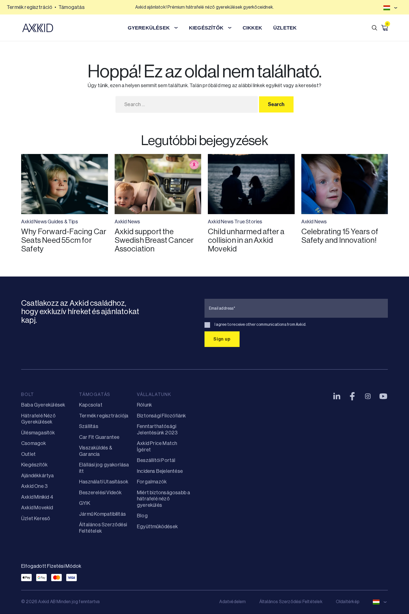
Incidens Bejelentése (160, 471)
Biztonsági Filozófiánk (161, 416)
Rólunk (144, 405)
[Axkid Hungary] (37, 27)
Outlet (28, 454)
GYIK (84, 503)
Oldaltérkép (347, 601)
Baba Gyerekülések (43, 405)
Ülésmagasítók (38, 433)
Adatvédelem (232, 601)
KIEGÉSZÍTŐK (206, 28)
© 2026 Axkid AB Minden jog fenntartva (60, 601)
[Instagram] (367, 396)
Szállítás (88, 426)
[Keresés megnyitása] (374, 27)
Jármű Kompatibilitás (102, 514)
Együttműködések (157, 526)
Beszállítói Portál (156, 460)
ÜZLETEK (285, 28)
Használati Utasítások (103, 482)
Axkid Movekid (37, 507)
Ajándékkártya (37, 475)
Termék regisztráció (29, 7)
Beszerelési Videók (100, 492)
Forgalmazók (152, 482)
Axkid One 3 (34, 486)
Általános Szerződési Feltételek (290, 601)
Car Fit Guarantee (99, 437)
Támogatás (71, 7)
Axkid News (34, 221)
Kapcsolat (90, 405)
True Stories (248, 221)
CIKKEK (252, 28)
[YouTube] (383, 396)
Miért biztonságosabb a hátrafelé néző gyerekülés (163, 499)
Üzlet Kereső (35, 518)
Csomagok (33, 443)
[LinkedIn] (336, 396)
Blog (142, 515)
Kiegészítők (34, 465)
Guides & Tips (63, 221)
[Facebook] (352, 396)
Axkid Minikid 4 (37, 497)
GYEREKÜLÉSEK (149, 28)
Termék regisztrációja (103, 416)
